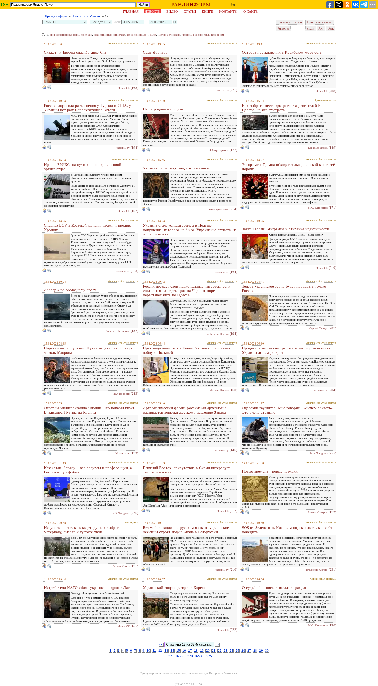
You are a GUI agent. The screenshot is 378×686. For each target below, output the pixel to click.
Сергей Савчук (318, 328)
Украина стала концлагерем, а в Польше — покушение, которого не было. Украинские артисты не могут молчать (190, 229)
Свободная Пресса (217, 333)
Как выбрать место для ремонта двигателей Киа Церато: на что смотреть (283, 107)
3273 (189, 656)
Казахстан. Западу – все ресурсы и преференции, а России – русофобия (88, 470)
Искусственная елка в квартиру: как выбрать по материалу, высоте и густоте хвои (85, 530)
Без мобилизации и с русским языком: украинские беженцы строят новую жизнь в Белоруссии (186, 530)
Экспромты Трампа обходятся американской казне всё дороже (288, 167)
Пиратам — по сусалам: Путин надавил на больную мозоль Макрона (88, 350)
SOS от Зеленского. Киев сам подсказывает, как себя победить (287, 530)
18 (196, 650)
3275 (208, 656)
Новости (152, 11)
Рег (233, 4)
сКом (310, 28)
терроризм (217, 34)
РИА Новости (121, 393)
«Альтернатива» (219, 209)
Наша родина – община (163, 109)
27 (249, 650)
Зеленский (173, 34)
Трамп (152, 34)
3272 (179, 656)
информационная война (65, 34)
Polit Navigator (319, 453)
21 (213, 650)
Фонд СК (124, 87)
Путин (162, 34)
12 (160, 650)
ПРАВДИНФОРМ (189, 5)
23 (225, 650)
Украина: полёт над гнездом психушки (176, 168)
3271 (170, 656)
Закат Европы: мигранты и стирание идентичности (285, 229)
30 (267, 650)
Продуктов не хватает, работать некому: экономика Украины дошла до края (286, 350)
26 (243, 650)
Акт (321, 28)
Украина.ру (122, 147)
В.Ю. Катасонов (318, 207)
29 (261, 650)
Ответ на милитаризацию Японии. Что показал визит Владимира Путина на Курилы (89, 410)
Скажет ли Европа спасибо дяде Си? (75, 52)
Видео (172, 11)
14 (172, 650)
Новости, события (86, 16)
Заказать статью (290, 22)
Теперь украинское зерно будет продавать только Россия (284, 288)
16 (184, 650)
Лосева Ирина (121, 566)
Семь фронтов (155, 52)
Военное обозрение (117, 330)
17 (190, 650)
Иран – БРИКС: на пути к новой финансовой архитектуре (82, 167)
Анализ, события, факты (123, 43)
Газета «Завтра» (318, 512)
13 (166, 650)
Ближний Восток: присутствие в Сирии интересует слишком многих (186, 470)
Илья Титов (221, 90)
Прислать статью (319, 22)
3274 (198, 656)
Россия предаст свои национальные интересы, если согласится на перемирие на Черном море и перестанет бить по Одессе (186, 290)
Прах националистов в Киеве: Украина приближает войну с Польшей (186, 350)
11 (154, 650)
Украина (186, 34)
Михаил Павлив (219, 390)
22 (219, 650)
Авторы (283, 28)
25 (237, 650)
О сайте (250, 11)
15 (178, 650)
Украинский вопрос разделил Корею (174, 588)
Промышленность (325, 100)
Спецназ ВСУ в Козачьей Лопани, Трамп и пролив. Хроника (87, 227)
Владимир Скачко (317, 569)
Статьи (190, 11)
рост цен (86, 34)
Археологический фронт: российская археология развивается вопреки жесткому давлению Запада (184, 410)
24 (231, 650)
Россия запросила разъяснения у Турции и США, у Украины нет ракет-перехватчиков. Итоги (87, 107)
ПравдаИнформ (56, 16)
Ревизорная (131, 522)
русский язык (201, 34)
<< (161, 644)
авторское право (137, 34)
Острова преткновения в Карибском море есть (282, 52)
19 (202, 650)
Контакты (228, 11)
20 (208, 650)
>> (217, 644)
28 (255, 650)
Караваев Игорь (318, 147)
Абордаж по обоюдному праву (70, 290)
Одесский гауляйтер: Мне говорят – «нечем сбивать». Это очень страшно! (288, 410)
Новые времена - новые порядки (270, 471)
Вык (331, 28)
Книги (207, 11)
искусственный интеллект (109, 34)
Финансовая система (125, 159)
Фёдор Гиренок (219, 150)
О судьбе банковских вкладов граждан (274, 588)
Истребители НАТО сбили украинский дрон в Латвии (90, 588)
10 (148, 650)
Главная (131, 11)
